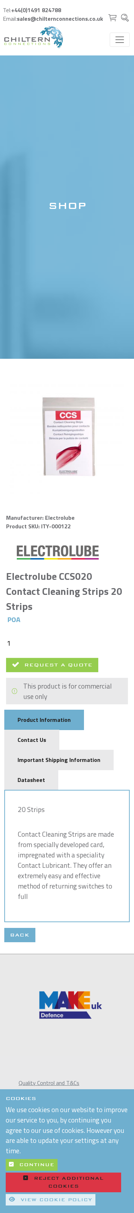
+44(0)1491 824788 (36, 10)
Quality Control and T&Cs (49, 1083)
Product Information (44, 719)
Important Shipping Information (59, 759)
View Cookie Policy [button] (55, 1200)
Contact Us (32, 739)
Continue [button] (35, 1165)
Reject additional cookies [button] (69, 1182)
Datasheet (31, 780)
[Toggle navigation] (120, 40)
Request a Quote (56, 665)
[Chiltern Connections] (33, 37)
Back (20, 935)
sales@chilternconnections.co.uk (60, 18)
